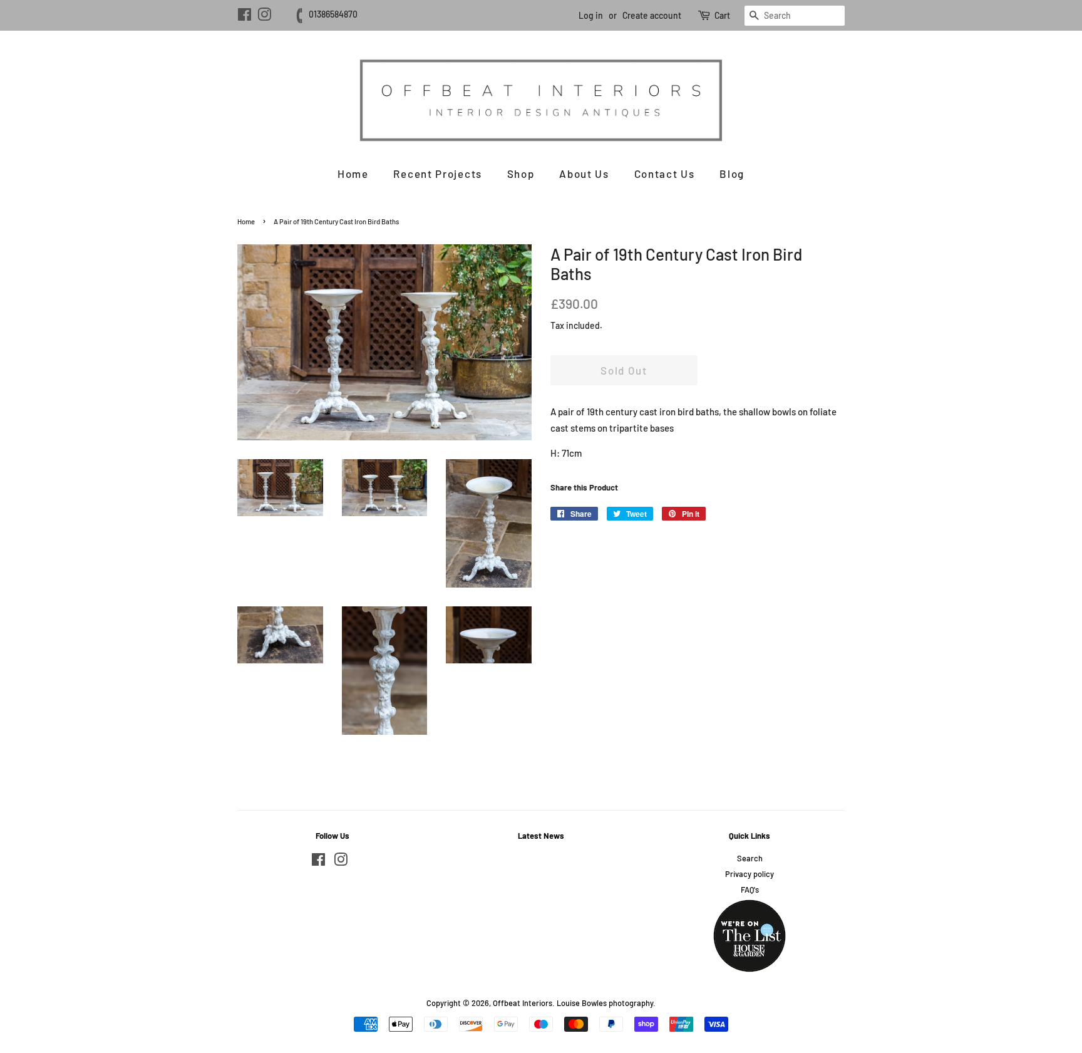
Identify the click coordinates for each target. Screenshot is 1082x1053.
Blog (732, 173)
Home (353, 173)
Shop (521, 173)
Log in (591, 15)
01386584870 (333, 14)
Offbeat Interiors (522, 1003)
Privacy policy (749, 874)
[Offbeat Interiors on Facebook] (244, 16)
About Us (584, 173)
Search (750, 858)
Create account (651, 15)
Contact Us (664, 173)
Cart (722, 15)
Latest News (541, 836)
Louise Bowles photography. (606, 1003)
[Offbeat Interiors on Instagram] (264, 16)
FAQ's (750, 889)
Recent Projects (437, 173)
